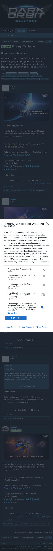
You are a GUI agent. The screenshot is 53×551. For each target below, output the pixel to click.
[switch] (43, 276)
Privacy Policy (41, 327)
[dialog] (26, 275)
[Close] (48, 224)
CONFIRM (16, 318)
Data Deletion (11, 327)
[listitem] (26, 270)
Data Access (26, 327)
